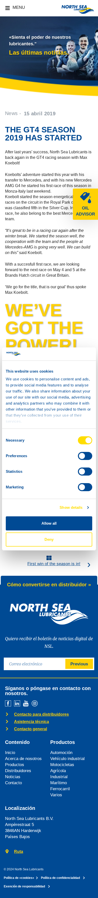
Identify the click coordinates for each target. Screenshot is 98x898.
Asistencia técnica (31, 722)
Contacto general (30, 729)
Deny (49, 539)
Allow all (49, 523)
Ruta (18, 851)
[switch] (85, 456)
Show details (71, 507)
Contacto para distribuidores (41, 714)
